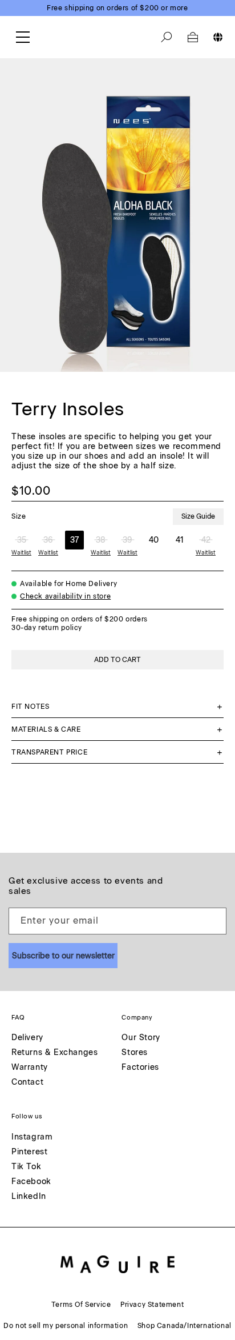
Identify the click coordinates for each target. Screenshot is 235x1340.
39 (127, 540)
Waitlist (21, 552)
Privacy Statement (152, 1305)
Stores (134, 1053)
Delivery (27, 1038)
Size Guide (198, 516)
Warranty (29, 1068)
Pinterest (29, 1152)
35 (21, 540)
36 (48, 540)
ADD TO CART (117, 660)
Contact (27, 1082)
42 (205, 540)
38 (101, 540)
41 (180, 540)
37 (74, 540)
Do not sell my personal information (65, 1326)
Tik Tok (26, 1167)
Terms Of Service (81, 1305)
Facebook (31, 1182)
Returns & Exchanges (54, 1053)
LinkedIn (28, 1197)
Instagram (31, 1137)
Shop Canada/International (184, 1326)
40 (154, 540)
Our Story (140, 1038)
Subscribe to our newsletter (63, 956)
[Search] (166, 37)
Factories (140, 1068)
